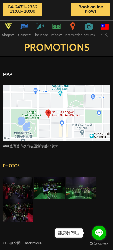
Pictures (89, 35)
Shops (7, 35)
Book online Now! (90, 9)
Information (73, 35)
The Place (40, 35)
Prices (55, 35)
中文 (105, 35)
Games (23, 35)
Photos (11, 166)
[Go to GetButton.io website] (99, 244)
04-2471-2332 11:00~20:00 (22, 9)
